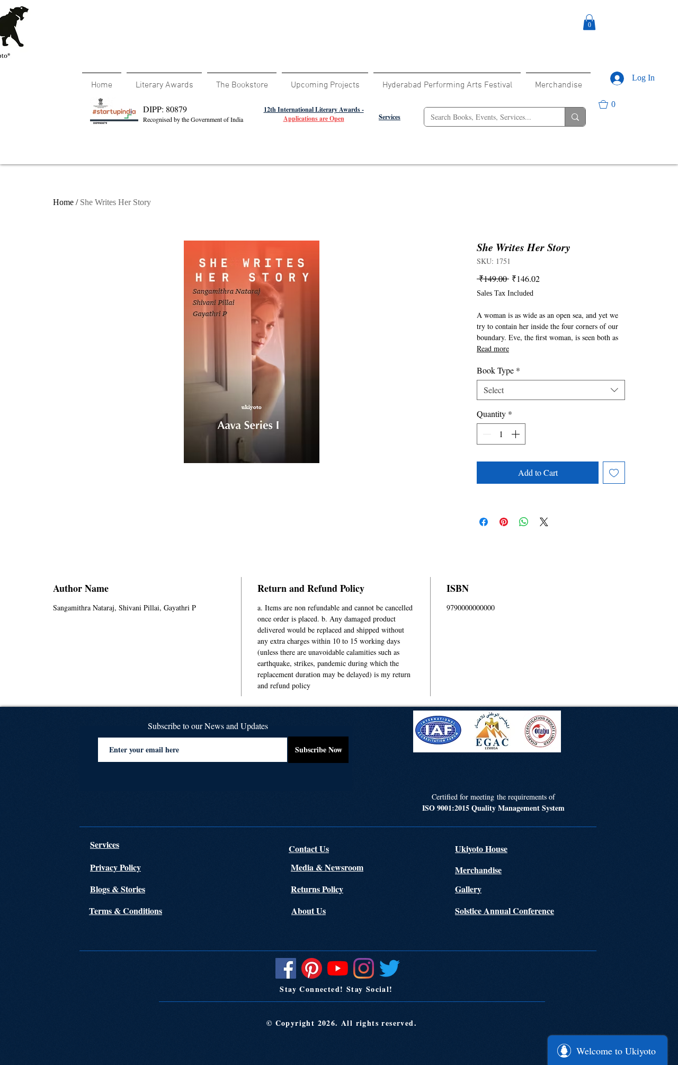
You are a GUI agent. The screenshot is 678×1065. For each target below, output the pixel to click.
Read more (493, 348)
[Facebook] (285, 968)
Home (63, 202)
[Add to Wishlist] (614, 473)
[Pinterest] (311, 968)
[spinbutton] (501, 434)
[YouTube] (337, 968)
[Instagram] (363, 968)
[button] (589, 22)
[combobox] (551, 390)
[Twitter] (389, 968)
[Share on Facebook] (483, 522)
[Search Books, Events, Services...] (575, 117)
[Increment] (516, 434)
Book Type (498, 370)
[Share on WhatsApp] (524, 522)
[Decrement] (485, 434)
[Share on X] (544, 522)
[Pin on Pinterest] (503, 522)
